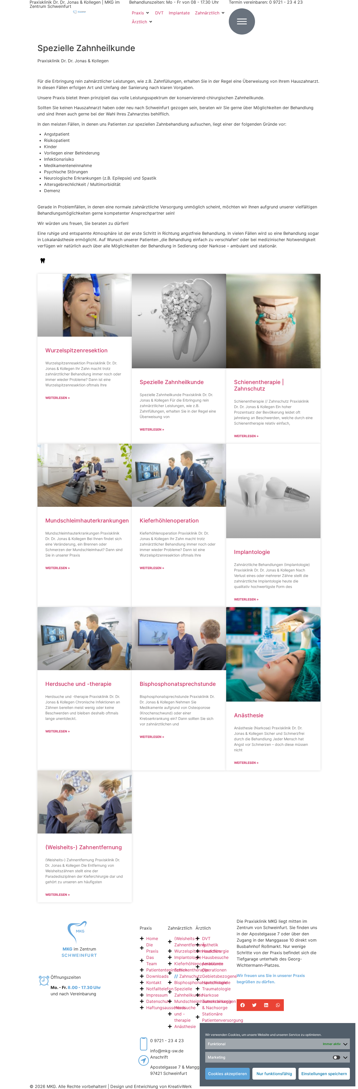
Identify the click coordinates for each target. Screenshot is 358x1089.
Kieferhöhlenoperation (169, 520)
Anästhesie (248, 715)
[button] (141, 12)
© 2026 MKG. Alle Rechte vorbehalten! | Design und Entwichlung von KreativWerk (111, 1086)
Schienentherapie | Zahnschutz (259, 385)
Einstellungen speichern (324, 1073)
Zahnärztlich (180, 928)
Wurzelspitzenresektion (76, 350)
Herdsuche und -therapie (78, 684)
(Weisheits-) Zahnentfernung (83, 847)
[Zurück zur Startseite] (79, 11)
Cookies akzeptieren (227, 1073)
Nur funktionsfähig (274, 1073)
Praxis (146, 928)
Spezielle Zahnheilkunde (172, 382)
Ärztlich (203, 928)
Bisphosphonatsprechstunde (178, 684)
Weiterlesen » (57, 398)
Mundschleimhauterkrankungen (87, 520)
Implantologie (252, 552)
